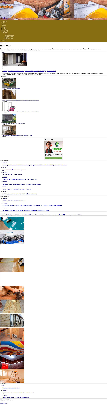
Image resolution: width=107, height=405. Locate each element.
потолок (45, 214)
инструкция (16, 214)
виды (3, 214)
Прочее (4, 32)
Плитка (4, 27)
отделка (32, 214)
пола (38, 214)
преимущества (53, 214)
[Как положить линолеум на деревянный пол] (12, 271)
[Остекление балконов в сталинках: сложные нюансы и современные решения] (9, 110)
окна (23, 214)
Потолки (4, 29)
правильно (48, 214)
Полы (4, 28)
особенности (27, 214)
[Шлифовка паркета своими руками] (12, 299)
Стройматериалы (9, 33)
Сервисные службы (9, 35)
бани (1, 214)
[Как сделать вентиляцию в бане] (12, 340)
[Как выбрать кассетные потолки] (12, 368)
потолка (41, 214)
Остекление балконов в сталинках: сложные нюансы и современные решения (20, 111)
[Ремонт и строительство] (7, 15)
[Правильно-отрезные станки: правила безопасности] (12, 243)
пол (36, 214)
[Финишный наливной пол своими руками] (12, 229)
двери (12, 214)
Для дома (5, 30)
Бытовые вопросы (9, 36)
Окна (3, 26)
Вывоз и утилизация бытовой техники (11, 88)
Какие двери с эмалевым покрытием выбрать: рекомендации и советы (29, 71)
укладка (71, 214)
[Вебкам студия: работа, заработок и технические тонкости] (12, 285)
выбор (5, 214)
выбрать (8, 214)
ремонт (57, 214)
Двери (4, 23)
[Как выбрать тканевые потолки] (12, 354)
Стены (4, 25)
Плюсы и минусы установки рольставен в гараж (13, 123)
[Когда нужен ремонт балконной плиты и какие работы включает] (9, 134)
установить (75, 214)
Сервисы (5, 31)
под (34, 214)
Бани (3, 22)
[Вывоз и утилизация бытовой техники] (9, 87)
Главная (2, 42)
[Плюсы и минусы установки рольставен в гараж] (9, 122)
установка (79, 214)
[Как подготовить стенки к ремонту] (12, 382)
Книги (6, 37)
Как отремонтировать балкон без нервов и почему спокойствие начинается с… (20, 100)
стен (69, 214)
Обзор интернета (9, 38)
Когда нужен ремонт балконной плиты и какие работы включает (17, 135)
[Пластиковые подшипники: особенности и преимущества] (12, 257)
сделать (66, 214)
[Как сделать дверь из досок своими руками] (12, 313)
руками (62, 214)
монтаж (20, 214)
